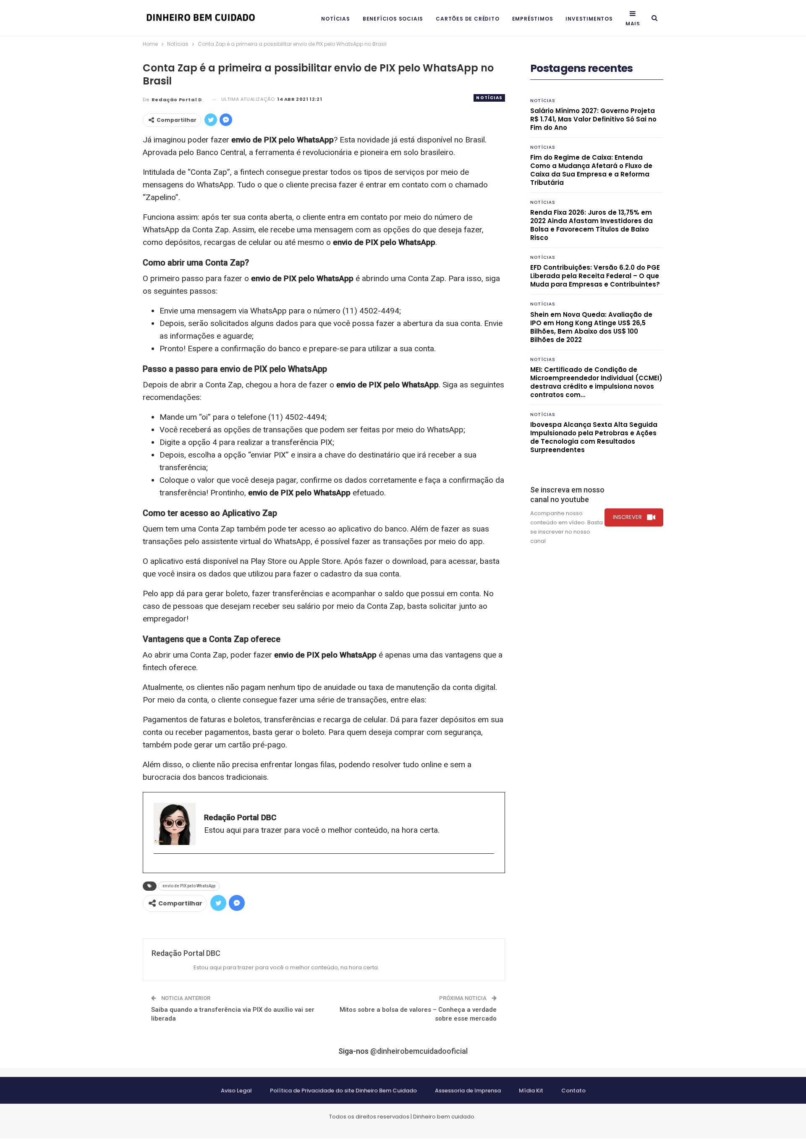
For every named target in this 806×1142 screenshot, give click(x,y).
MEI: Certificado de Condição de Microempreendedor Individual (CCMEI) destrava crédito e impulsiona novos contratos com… (596, 382)
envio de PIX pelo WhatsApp (188, 886)
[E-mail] (158, 867)
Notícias (335, 18)
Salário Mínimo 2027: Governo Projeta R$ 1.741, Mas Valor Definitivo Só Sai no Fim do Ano (593, 119)
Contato (573, 1091)
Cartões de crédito (467, 18)
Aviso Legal (236, 1091)
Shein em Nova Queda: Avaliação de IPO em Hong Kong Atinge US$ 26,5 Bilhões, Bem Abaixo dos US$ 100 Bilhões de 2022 (591, 327)
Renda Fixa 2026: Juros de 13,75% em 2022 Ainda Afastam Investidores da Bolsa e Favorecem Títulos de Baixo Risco (591, 225)
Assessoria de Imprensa (468, 1091)
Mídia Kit (531, 1091)
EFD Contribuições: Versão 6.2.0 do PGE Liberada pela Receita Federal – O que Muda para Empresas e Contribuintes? (595, 276)
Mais (632, 23)
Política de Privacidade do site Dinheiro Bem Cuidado (343, 1091)
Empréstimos (532, 18)
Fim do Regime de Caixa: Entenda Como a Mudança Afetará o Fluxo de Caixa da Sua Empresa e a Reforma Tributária (591, 170)
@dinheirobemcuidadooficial (419, 1051)
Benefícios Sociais (393, 18)
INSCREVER (627, 517)
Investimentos (588, 18)
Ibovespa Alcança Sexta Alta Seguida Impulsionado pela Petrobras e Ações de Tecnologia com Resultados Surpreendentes (593, 437)
